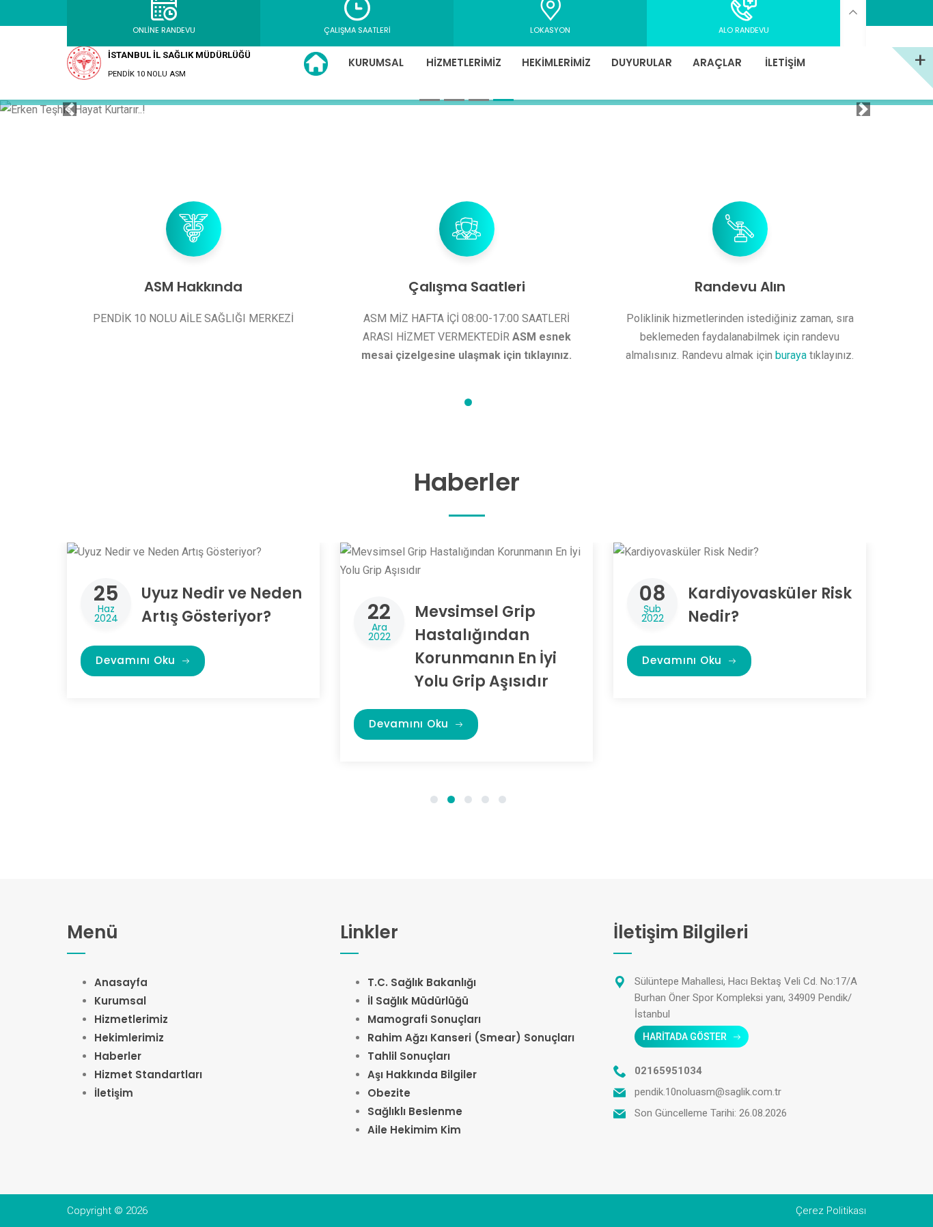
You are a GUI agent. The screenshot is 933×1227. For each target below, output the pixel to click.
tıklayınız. (548, 355)
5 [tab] (502, 800)
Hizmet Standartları (148, 1074)
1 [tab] (468, 403)
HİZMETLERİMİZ (463, 62)
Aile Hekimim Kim (414, 1130)
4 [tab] (485, 800)
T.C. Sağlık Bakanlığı (421, 982)
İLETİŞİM (785, 62)
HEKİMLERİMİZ (556, 62)
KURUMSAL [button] (376, 62)
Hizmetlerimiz (131, 1019)
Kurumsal (120, 1001)
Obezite (388, 1093)
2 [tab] (451, 800)
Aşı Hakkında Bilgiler (422, 1074)
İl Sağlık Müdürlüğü (418, 1001)
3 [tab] (468, 800)
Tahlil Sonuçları (408, 1056)
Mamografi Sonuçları (424, 1019)
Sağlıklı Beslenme (414, 1111)
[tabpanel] (193, 261)
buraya (792, 355)
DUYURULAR (641, 62)
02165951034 (668, 1071)
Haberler (117, 1056)
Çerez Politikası (831, 1210)
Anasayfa (121, 982)
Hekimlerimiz (129, 1037)
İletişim (113, 1093)
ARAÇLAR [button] (717, 62)
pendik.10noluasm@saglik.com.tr (708, 1092)
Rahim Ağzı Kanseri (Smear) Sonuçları (470, 1037)
